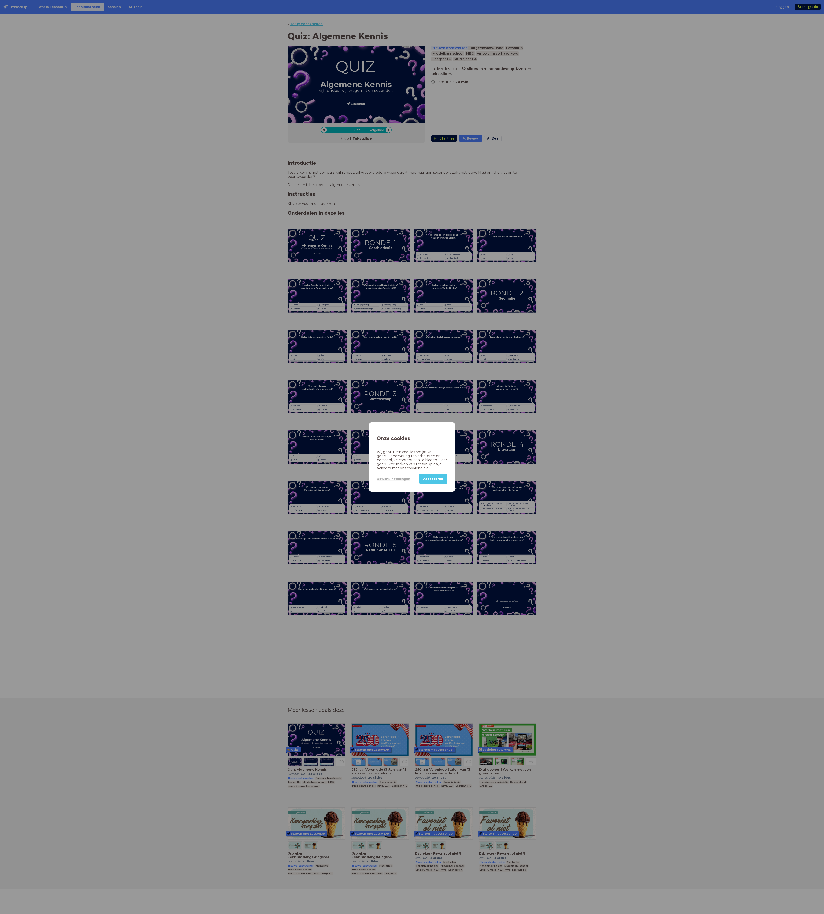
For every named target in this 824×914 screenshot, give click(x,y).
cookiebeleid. (418, 468)
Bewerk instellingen (393, 479)
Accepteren (433, 479)
